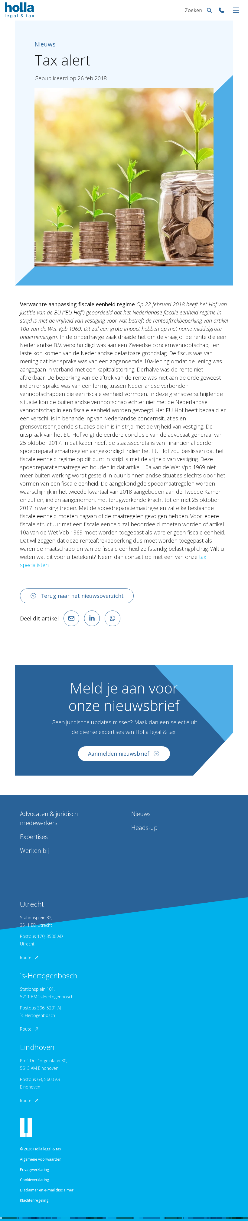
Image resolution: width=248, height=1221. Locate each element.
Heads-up (144, 828)
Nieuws (141, 814)
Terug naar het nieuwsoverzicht (82, 595)
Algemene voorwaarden (40, 1159)
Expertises (34, 837)
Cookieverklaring (34, 1179)
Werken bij (34, 850)
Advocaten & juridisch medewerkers (49, 818)
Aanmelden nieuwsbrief (118, 753)
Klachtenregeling (34, 1200)
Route (25, 957)
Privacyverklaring (34, 1169)
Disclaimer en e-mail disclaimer (46, 1190)
